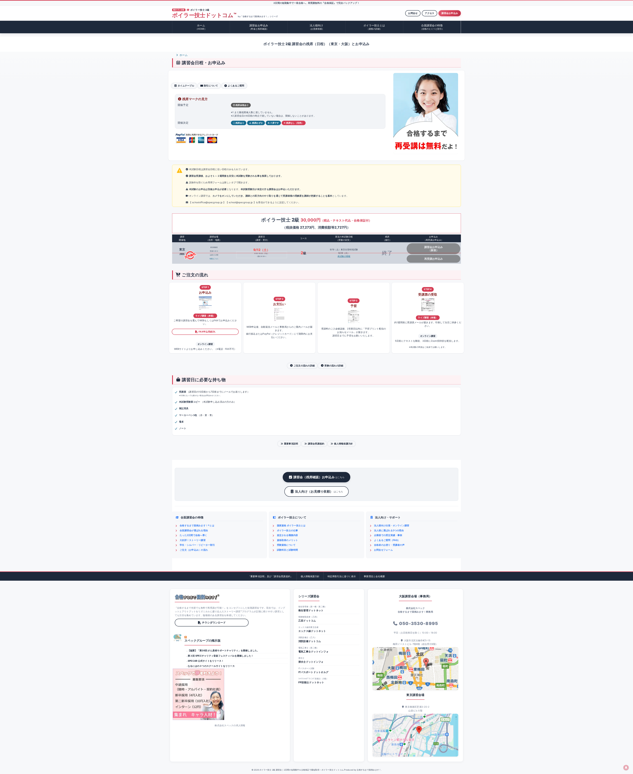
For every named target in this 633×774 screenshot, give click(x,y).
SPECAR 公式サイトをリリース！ (206, 660)
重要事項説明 (291, 443)
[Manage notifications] (626, 767)
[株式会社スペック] (177, 637)
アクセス (429, 13)
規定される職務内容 (287, 535)
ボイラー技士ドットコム (204, 15)
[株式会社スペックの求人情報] (230, 694)
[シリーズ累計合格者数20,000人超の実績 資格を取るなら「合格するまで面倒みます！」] (197, 597)
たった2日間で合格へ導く (193, 535)
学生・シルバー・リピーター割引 (197, 544)
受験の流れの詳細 (333, 365)
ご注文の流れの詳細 (304, 365)
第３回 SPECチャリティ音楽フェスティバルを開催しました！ (220, 655)
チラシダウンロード (214, 622)
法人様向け (316, 27)
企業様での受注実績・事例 (388, 535)
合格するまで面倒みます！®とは (197, 525)
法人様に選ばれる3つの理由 (389, 530)
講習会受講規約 (316, 443)
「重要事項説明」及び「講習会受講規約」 (270, 576)
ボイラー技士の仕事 (287, 530)
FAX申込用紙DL (207, 331)
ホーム (201, 27)
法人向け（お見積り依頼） (319, 491)
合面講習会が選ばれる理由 (194, 530)
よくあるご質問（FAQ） (387, 540)
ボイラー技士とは (374, 27)
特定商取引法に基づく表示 (342, 576)
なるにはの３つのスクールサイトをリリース (211, 665)
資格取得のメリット (287, 540)
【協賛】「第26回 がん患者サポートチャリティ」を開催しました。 (223, 650)
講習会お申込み (449, 13)
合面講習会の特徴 (432, 27)
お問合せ (413, 13)
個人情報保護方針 (343, 443)
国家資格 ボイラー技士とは (291, 525)
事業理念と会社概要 (374, 576)
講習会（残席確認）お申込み (319, 477)
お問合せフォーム (383, 549)
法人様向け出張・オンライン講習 (391, 525)
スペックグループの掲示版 (202, 640)
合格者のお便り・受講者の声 (389, 544)
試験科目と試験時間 (287, 549)
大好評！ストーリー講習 (193, 540)
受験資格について (286, 544)
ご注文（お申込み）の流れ (194, 549)
